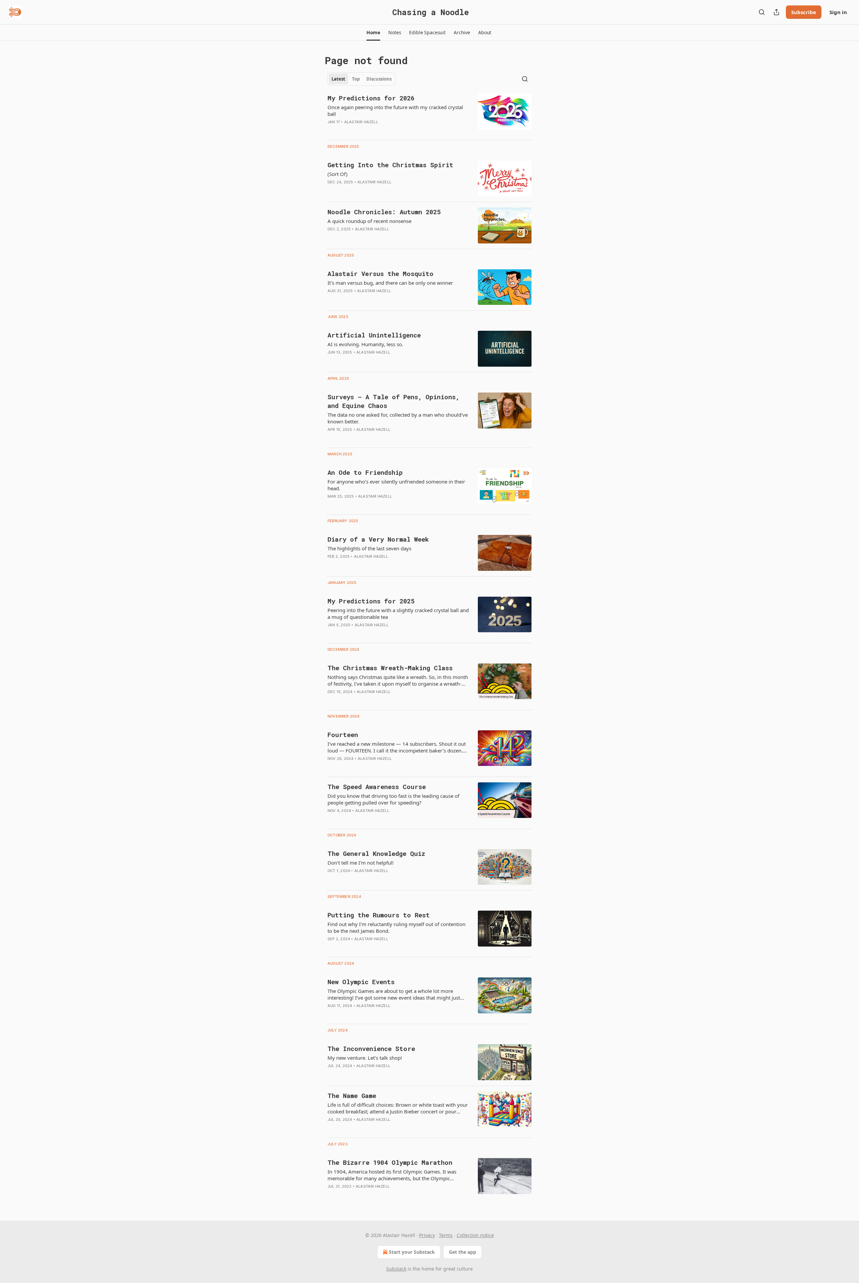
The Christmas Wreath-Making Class (390, 667)
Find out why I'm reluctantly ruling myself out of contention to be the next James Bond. (396, 927)
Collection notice (475, 1235)
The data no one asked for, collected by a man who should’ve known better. (397, 418)
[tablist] (361, 79)
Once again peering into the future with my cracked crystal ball (395, 110)
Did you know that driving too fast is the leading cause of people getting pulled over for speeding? (393, 799)
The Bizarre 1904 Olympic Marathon (389, 1162)
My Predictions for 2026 (370, 98)
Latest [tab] (338, 79)
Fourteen (342, 734)
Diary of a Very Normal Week (378, 539)
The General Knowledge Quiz (376, 853)
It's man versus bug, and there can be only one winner (390, 282)
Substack (396, 1269)
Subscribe (803, 12)
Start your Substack (412, 1252)
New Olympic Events (361, 981)
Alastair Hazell (361, 122)
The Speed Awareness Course (376, 786)
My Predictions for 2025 (370, 601)
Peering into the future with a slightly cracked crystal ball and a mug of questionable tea (398, 613)
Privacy (427, 1235)
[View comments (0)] (379, 131)
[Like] (331, 948)
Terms (446, 1235)
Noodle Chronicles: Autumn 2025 (384, 212)
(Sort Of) (337, 174)
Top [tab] (356, 79)
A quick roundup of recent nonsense (369, 221)
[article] (429, 114)
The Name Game (351, 1095)
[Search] (761, 12)
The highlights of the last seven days (369, 548)
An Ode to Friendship (365, 472)
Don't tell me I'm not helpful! (360, 862)
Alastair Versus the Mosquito (380, 273)
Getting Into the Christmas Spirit (390, 165)
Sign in (838, 12)
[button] (373, 33)
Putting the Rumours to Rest (378, 915)
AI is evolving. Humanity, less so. (365, 344)
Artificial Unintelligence (374, 335)
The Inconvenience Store (371, 1048)
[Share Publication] (776, 12)
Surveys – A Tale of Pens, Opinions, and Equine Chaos (393, 401)
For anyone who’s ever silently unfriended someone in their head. (396, 485)
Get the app (462, 1252)
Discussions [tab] (379, 79)
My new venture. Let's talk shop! (364, 1057)
